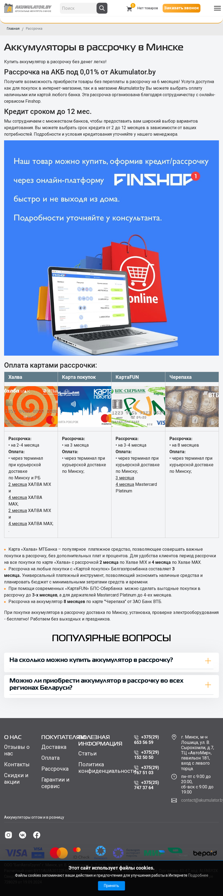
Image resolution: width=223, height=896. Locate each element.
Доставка (53, 747)
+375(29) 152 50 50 (146, 755)
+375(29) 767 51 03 (146, 770)
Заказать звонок (181, 8)
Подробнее (198, 875)
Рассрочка (55, 768)
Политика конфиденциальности (102, 767)
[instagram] (8, 835)
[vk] (22, 835)
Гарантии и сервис (55, 782)
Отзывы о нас (17, 750)
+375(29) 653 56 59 (146, 739)
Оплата (50, 758)
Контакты (17, 764)
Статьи (87, 753)
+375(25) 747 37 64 (146, 785)
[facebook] (36, 835)
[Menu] (217, 8)
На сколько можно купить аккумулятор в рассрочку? (91, 660)
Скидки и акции (16, 778)
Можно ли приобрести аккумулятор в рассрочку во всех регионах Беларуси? (97, 685)
